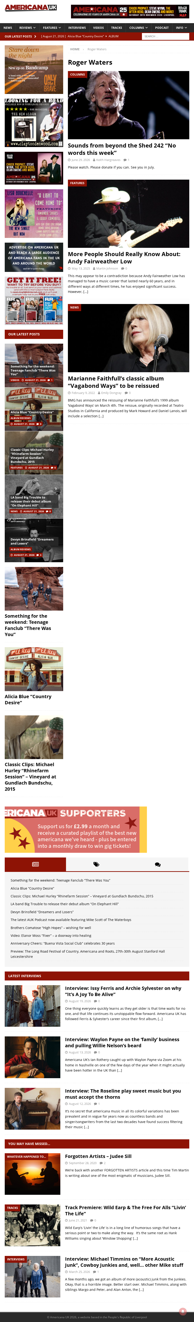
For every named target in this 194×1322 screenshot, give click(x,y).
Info (179, 28)
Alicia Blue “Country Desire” (32, 412)
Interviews (77, 28)
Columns (136, 28)
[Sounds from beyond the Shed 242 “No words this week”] (128, 105)
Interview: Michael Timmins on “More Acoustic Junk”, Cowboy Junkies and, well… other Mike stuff (124, 1262)
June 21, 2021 (78, 1220)
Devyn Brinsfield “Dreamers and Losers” (32, 541)
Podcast (162, 28)
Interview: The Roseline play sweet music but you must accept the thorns (123, 1094)
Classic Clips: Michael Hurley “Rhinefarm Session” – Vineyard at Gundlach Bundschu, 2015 (32, 456)
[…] (85, 291)
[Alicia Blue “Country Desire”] (34, 409)
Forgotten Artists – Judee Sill (98, 1156)
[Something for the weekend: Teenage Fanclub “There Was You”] (34, 589)
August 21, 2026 (35, 380)
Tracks (116, 28)
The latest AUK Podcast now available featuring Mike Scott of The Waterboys (71, 919)
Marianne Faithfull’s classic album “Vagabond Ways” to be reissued (116, 381)
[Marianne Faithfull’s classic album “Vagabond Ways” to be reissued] (128, 338)
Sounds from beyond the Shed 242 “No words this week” (122, 148)
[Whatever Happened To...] (32, 1174)
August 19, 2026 (80, 1001)
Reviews (25, 28)
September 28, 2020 (83, 1163)
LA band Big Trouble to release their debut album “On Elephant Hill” (31, 501)
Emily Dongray (111, 393)
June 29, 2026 (81, 160)
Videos (98, 28)
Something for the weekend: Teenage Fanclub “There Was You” (33, 370)
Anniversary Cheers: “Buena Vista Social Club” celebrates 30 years (63, 943)
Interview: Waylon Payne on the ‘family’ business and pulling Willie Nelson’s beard (122, 1042)
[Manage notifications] (183, 1311)
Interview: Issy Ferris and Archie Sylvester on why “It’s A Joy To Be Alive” (123, 991)
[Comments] (157, 864)
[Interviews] (32, 1006)
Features (50, 28)
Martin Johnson (107, 268)
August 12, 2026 (80, 1104)
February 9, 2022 (83, 393)
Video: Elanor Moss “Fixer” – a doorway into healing (51, 935)
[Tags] (96, 864)
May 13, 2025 (81, 268)
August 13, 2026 (80, 1052)
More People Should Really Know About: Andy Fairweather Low (124, 257)
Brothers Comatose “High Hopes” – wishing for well (51, 927)
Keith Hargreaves (108, 160)
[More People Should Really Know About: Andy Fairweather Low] (128, 214)
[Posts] (35, 864)
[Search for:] (165, 36)
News (8, 28)
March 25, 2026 (79, 1272)
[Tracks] (32, 1225)
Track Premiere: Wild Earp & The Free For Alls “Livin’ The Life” (125, 1210)
